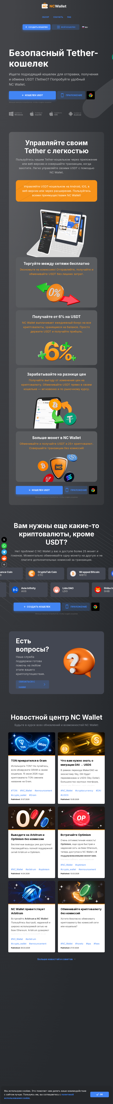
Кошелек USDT (34, 95)
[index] (56, 6)
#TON (14, 790)
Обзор (45, 17)
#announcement (43, 790)
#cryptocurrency (84, 790)
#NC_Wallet (26, 790)
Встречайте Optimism (76, 835)
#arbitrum (31, 869)
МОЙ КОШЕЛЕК (68, 27)
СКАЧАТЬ (58, 17)
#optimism (44, 869)
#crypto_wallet (18, 795)
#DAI (98, 790)
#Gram (32, 795)
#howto (79, 943)
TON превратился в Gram (29, 760)
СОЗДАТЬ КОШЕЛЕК (38, 27)
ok (101, 1094)
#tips (88, 943)
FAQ (69, 17)
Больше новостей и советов (55, 959)
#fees (96, 943)
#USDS (64, 795)
